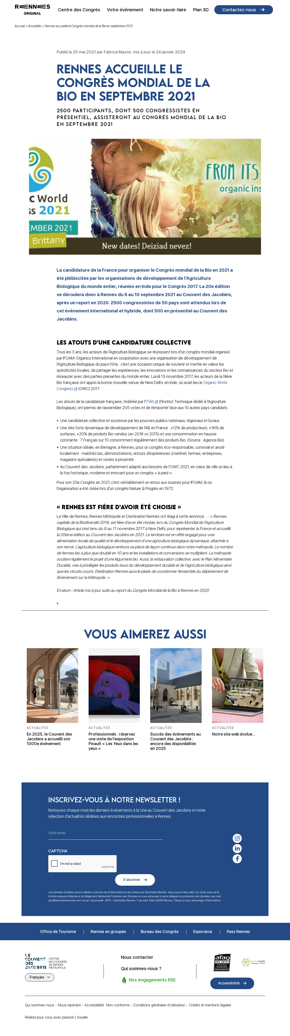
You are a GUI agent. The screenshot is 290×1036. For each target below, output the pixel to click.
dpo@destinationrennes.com (64, 900)
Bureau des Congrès (160, 931)
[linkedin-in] (237, 848)
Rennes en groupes (108, 931)
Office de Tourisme (58, 931)
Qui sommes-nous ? (141, 968)
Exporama (202, 931)
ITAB (150, 401)
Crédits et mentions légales (210, 1005)
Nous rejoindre (69, 1005)
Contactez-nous (239, 9)
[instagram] (237, 838)
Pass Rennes (238, 931)
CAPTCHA (57, 851)
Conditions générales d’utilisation (159, 1005)
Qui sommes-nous (39, 1005)
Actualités (34, 26)
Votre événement (125, 9)
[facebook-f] (237, 858)
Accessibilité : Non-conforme (107, 1005)
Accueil (20, 26)
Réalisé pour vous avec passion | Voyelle (56, 1017)
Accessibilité (228, 983)
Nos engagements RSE (152, 980)
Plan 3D (201, 9)
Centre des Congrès (79, 9)
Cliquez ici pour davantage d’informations (197, 900)
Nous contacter (137, 957)
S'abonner (131, 880)
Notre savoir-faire (168, 9)
